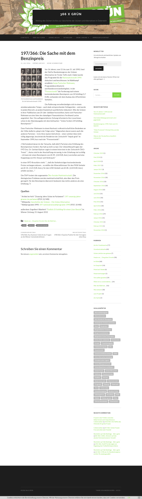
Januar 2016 (98, 218)
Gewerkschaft (99, 350)
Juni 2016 (97, 198)
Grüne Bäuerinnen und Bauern (104, 367)
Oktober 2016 (98, 181)
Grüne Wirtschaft (111, 371)
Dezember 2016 (99, 173)
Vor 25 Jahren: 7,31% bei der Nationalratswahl (103, 113)
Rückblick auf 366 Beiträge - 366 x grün (107, 434)
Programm (98, 384)
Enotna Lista (115, 340)
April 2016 (97, 206)
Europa (97, 343)
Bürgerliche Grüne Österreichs (104, 336)
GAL (110, 347)
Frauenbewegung (107, 343)
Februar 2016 (98, 214)
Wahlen (31, 225)
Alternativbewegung (101, 312)
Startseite (25, 37)
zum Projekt (98, 294)
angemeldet (33, 254)
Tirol (96, 388)
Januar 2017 (98, 169)
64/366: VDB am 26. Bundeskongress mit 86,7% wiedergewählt (107, 453)
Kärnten (105, 377)
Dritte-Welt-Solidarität (102, 340)
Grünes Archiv (54, 37)
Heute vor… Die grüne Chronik (34, 221)
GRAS (115, 353)
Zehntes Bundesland (101, 401)
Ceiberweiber (98, 428)
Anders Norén (109, 490)
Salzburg (106, 384)
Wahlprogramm (42, 225)
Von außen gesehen (100, 277)
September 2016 (99, 185)
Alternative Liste (100, 316)
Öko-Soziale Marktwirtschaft (60, 175)
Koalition (97, 377)
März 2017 (97, 165)
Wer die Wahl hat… (50, 221)
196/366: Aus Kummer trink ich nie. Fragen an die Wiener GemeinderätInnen (36, 235)
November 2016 (99, 177)
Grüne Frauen (99, 371)
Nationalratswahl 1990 (71, 77)
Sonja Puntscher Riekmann (63, 83)
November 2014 (99, 230)
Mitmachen (68, 37)
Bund (24, 225)
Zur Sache (97, 298)
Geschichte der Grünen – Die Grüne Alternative (50, 202)
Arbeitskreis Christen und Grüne (105, 323)
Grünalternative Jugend (102, 360)
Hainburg (97, 374)
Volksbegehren (99, 394)
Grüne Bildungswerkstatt (102, 364)
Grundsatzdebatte (100, 249)
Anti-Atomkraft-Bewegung (103, 319)
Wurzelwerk (98, 290)
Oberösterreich (113, 381)
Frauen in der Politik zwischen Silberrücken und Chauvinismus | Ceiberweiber (104, 420)
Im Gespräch (98, 265)
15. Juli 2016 (25, 63)
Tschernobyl (104, 388)
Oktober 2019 (98, 153)
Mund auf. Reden (99, 269)
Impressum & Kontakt (101, 37)
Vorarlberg (110, 394)
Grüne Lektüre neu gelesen (102, 253)
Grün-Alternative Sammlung (103, 357)
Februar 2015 (98, 226)
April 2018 (97, 161)
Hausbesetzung (108, 374)
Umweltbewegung (100, 391)
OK (129, 497)
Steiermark (115, 384)
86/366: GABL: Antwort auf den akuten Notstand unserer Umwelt (105, 437)
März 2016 (97, 210)
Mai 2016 (97, 202)
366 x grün (71, 14)
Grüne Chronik (81, 37)
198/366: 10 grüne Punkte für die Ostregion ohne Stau (70, 235)
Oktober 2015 (98, 222)
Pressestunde (51, 91)
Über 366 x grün (39, 37)
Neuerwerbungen (99, 273)
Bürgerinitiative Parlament (103, 329)
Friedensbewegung (101, 347)
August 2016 (98, 189)
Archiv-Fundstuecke (100, 245)
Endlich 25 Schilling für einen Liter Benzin (64, 209)
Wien (115, 398)
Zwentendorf (114, 401)
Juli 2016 (97, 193)
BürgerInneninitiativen (102, 333)
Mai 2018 (97, 157)
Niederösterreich (100, 381)
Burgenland (104, 326)
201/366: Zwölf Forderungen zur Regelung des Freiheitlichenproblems (106, 445)
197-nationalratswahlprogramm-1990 (55, 205)
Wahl (117, 394)
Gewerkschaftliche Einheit (103, 353)
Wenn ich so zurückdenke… (103, 282)
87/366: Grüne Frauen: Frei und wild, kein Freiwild (107, 429)
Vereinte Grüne (113, 391)
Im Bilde (96, 261)
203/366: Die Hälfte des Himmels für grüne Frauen (107, 423)
